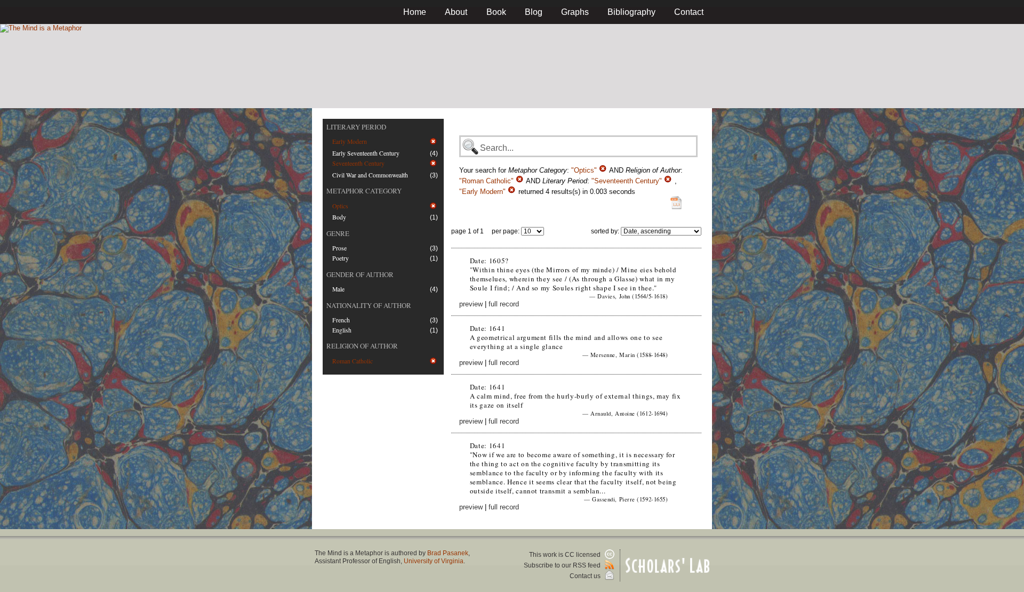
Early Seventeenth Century (365, 153)
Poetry (340, 258)
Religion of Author (362, 346)
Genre (337, 233)
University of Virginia (433, 561)
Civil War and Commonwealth (370, 175)
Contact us (586, 576)
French (341, 320)
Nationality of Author (368, 305)
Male (338, 289)
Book (496, 12)
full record (504, 304)
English (341, 330)
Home (414, 12)
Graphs (575, 12)
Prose (339, 248)
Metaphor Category (364, 191)
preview (471, 304)
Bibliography (631, 12)
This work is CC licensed (565, 554)
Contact (688, 12)
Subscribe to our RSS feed (563, 565)
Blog (533, 12)
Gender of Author (360, 274)
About (456, 12)
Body (339, 217)
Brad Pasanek (447, 553)
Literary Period (356, 127)
